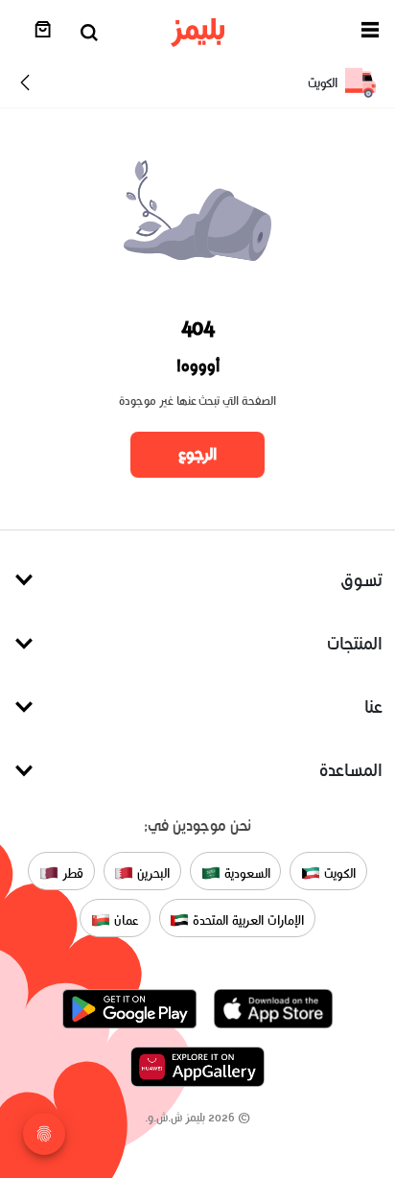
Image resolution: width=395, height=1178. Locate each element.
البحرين (151, 872)
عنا (373, 707)
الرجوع (197, 453)
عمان (124, 919)
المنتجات (355, 643)
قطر (70, 872)
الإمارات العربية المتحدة (246, 919)
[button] (370, 33)
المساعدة (351, 770)
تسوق (361, 580)
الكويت (338, 872)
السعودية (245, 872)
